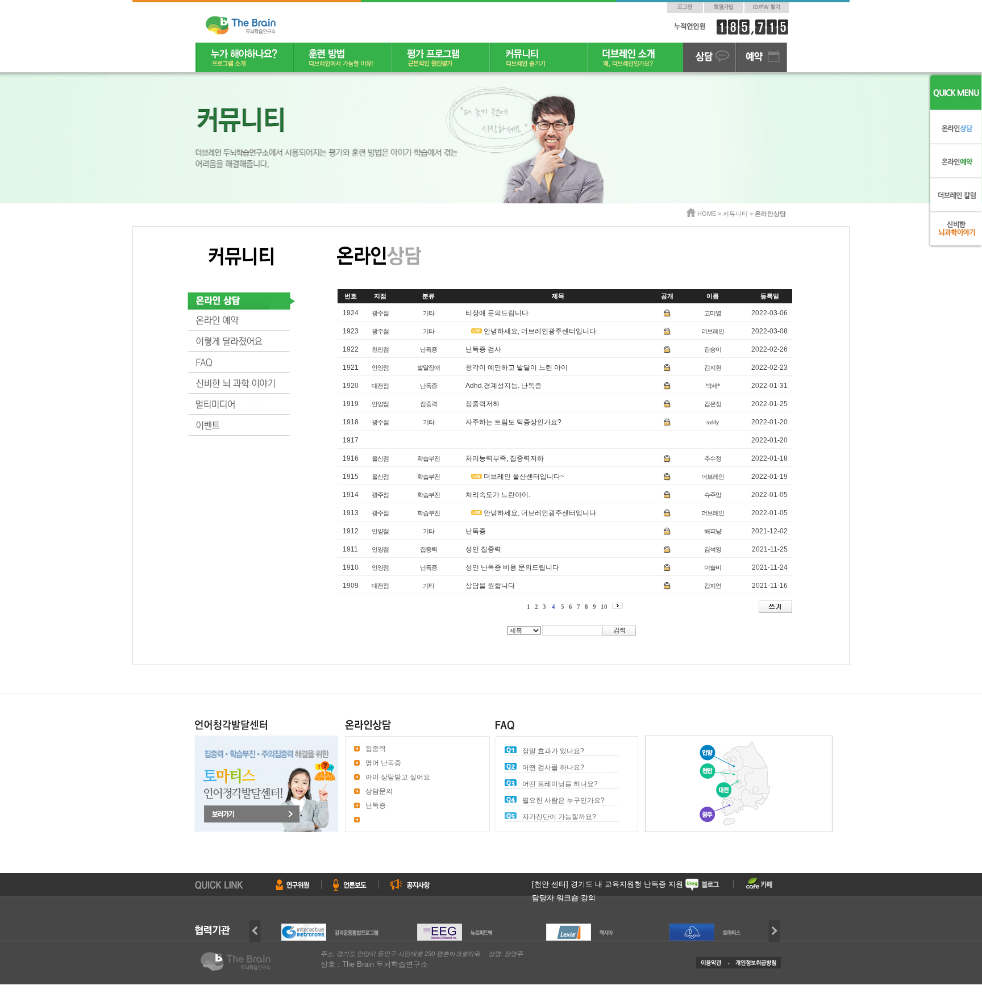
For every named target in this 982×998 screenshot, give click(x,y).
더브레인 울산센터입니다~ (524, 477)
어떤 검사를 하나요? (553, 767)
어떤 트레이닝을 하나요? (560, 784)
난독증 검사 (483, 349)
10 (604, 606)
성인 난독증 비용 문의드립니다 (512, 567)
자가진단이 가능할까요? (559, 817)
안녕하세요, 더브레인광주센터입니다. (541, 331)
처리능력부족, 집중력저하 (504, 458)
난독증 (475, 531)
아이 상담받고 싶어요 (397, 777)
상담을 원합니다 (490, 586)
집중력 (375, 749)
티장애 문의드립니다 (497, 313)
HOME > (710, 213)
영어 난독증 (383, 763)
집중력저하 (482, 404)
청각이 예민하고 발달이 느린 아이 (516, 367)
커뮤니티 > (739, 213)
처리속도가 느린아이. (497, 495)
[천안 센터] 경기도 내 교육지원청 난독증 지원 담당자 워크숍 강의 (607, 891)
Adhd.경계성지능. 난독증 (503, 386)
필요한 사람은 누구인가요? (563, 800)
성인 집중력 (483, 549)
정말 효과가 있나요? (553, 751)
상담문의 (379, 791)
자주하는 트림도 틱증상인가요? (513, 422)
